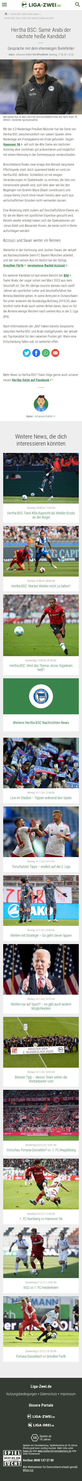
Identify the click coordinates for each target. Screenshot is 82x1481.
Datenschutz (48, 1394)
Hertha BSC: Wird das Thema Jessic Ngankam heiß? (41, 668)
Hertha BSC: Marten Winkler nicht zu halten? (41, 586)
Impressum (68, 1394)
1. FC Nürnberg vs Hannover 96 (41, 1219)
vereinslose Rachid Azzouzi (46, 265)
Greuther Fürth (13, 265)
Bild (66, 275)
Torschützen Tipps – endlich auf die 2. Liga (41, 866)
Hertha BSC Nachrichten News (24, 14)
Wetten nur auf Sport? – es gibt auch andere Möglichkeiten (41, 1006)
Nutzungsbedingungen (21, 1394)
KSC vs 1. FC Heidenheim (41, 1287)
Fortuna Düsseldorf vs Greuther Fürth (41, 1356)
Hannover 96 (11, 144)
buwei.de (27, 1451)
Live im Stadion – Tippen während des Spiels (41, 798)
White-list (28, 1470)
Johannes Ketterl (45, 416)
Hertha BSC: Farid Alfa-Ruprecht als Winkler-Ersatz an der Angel (41, 515)
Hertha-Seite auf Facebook (30, 380)
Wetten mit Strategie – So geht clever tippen (41, 935)
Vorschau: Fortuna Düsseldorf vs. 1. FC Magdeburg (41, 1150)
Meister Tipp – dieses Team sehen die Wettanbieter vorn (41, 1079)
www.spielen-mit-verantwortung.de (54, 1451)
